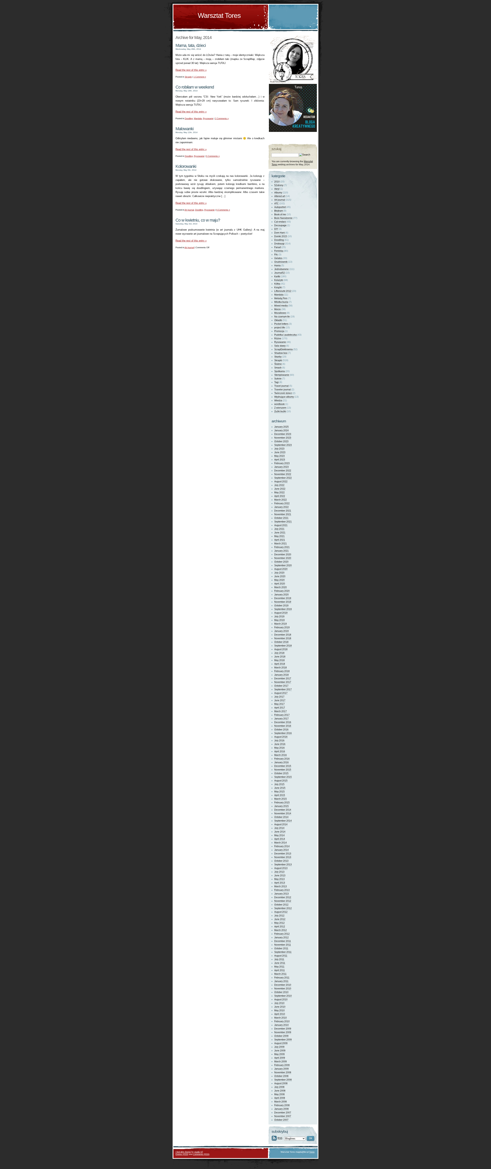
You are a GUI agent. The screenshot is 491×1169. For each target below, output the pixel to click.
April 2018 (279, 664)
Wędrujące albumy (284, 396)
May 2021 (279, 536)
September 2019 (283, 609)
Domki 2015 (280, 236)
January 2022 (281, 507)
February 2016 (282, 758)
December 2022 (282, 470)
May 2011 (279, 966)
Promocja (279, 331)
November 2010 (282, 988)
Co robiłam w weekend (194, 87)
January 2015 (281, 806)
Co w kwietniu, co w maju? (197, 220)
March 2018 (280, 667)
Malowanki (184, 128)
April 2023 (279, 459)
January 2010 (281, 1025)
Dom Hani (279, 232)
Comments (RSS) (201, 1154)
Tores (312, 1152)
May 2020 (279, 580)
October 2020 (281, 561)
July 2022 (279, 485)
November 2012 (282, 901)
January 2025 (281, 426)
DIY (276, 229)
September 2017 (283, 689)
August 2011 (280, 955)
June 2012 (279, 919)
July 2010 (279, 1003)
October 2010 (281, 992)
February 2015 (282, 802)
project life (279, 327)
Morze (277, 309)
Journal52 (279, 272)
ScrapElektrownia (283, 349)
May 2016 (279, 747)
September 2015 (283, 777)
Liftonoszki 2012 (282, 291)
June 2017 (279, 700)
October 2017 (281, 685)
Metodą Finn (280, 298)
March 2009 (280, 1061)
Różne (277, 338)
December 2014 (282, 809)
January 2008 (281, 1109)
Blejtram (278, 210)
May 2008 (279, 1094)
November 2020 (282, 558)
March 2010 (280, 1017)
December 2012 (282, 897)
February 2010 (282, 1021)
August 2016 (281, 736)
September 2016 (283, 733)
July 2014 (279, 828)
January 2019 (281, 631)
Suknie (278, 378)
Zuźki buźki (280, 411)
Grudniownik (281, 262)
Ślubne (278, 364)
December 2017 (282, 678)
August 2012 (281, 912)
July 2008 (279, 1087)
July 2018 (279, 653)
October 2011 (281, 948)
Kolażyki (278, 280)
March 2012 (280, 930)
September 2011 (283, 952)
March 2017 (280, 711)
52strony (278, 185)
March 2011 (280, 974)
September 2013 (283, 864)
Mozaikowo (280, 313)
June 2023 (279, 452)
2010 (277, 181)
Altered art (279, 196)
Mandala (198, 118)
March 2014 (280, 842)
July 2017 (279, 696)
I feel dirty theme (183, 1152)
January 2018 (281, 674)
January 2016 (281, 762)
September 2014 (283, 820)
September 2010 (283, 995)
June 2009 (279, 1050)
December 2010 (282, 985)
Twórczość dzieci (283, 393)
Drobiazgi (279, 243)
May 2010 (279, 1010)
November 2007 (282, 1116)
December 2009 (282, 1028)
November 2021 (282, 514)
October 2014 (281, 817)
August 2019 (281, 612)
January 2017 (281, 718)
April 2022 (279, 496)
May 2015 (279, 791)
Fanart (277, 247)
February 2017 (282, 715)
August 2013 (281, 868)
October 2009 (281, 1036)
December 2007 (282, 1112)
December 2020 (282, 554)
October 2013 (281, 861)
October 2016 (281, 729)
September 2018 (283, 645)
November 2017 (282, 682)
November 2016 (282, 726)
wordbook (279, 404)
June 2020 (279, 576)
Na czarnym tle (282, 316)
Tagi (276, 382)
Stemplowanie (281, 375)
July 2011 (279, 959)
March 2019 (280, 623)
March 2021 (280, 543)
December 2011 (282, 941)
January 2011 (281, 981)
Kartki (277, 276)
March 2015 (280, 799)
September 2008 (283, 1079)
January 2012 (281, 937)
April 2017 (279, 707)
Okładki (278, 320)
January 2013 (281, 893)
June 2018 (279, 656)
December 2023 (282, 434)
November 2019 (282, 602)
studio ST (198, 1152)
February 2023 (282, 463)
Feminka (278, 251)
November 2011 (282, 944)
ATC (276, 203)
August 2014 (281, 824)
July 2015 (279, 784)
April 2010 (279, 1014)
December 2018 (282, 634)
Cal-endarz (280, 221)
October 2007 (281, 1120)
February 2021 (282, 547)
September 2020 (283, 565)
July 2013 (279, 871)
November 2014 (282, 813)
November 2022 (282, 474)
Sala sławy (280, 345)
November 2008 (282, 1072)
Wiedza (278, 400)
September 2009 (283, 1039)
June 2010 (279, 1006)
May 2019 (279, 620)
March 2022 (280, 499)
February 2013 (282, 890)
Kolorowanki (185, 166)
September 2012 (283, 908)
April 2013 (279, 882)
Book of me (280, 214)
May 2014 (279, 835)
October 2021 (281, 518)
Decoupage (280, 225)
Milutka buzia (281, 302)
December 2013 (282, 853)
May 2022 (279, 492)
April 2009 (279, 1057)
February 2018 (282, 671)
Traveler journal (282, 389)
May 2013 (279, 879)
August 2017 (281, 693)
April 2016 (279, 751)
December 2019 (282, 598)
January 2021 (281, 550)
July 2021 (279, 529)
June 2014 (279, 831)
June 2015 (279, 788)
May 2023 (279, 456)
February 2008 (282, 1105)
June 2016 (279, 744)
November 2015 (282, 769)
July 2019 (279, 616)
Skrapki (188, 77)
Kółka (277, 283)
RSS (280, 1138)
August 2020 (281, 569)
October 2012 (281, 904)
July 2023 (279, 448)
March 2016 (280, 755)
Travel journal (281, 386)
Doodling (189, 118)
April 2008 (279, 1098)
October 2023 (281, 441)
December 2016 (282, 722)
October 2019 (281, 605)
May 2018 (279, 660)
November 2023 (282, 437)
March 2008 (280, 1101)
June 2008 (279, 1090)
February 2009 (282, 1065)
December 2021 (282, 510)
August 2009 (281, 1043)
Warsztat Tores (219, 15)
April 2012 (279, 926)
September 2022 (283, 478)
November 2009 (282, 1032)
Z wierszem (280, 407)
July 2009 (279, 1047)
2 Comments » (222, 118)
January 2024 (281, 430)
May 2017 (279, 704)
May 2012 (279, 923)
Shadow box (280, 353)
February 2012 (282, 933)
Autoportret (280, 207)
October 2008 (281, 1076)
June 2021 (279, 532)
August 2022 (281, 481)
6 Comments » (223, 210)
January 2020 (281, 594)
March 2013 (280, 886)
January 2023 (281, 467)
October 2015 (281, 773)
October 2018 (281, 642)
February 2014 (282, 846)
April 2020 (279, 583)
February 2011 (281, 977)
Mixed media (281, 305)
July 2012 (279, 915)
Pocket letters (281, 324)
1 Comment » (200, 77)
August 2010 (281, 999)
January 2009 (281, 1068)
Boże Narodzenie (283, 218)
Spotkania (279, 371)
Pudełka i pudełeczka (285, 334)
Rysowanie (208, 118)
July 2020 (279, 572)
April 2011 (279, 970)
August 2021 (281, 525)
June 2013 (279, 875)
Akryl (276, 189)
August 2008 (281, 1083)
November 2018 (282, 638)
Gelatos (278, 258)
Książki (278, 287)
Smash (278, 367)
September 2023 (283, 445)
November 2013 (282, 857)
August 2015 (281, 780)
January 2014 (281, 850)
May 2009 (279, 1054)
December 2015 (282, 766)
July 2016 (279, 740)
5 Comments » (213, 156)
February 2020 (282, 591)
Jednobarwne (281, 269)
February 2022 (282, 503)
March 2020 (280, 587)
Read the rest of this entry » (191, 70)
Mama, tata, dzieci (190, 45)
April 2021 (279, 540)
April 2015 (279, 795)
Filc (276, 254)
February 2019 (282, 627)
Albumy (278, 192)
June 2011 (279, 963)
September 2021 (283, 521)
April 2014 (279, 839)
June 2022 (279, 488)
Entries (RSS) (181, 1154)
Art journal (189, 210)
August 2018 (281, 649)
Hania (277, 265)
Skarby (278, 356)
